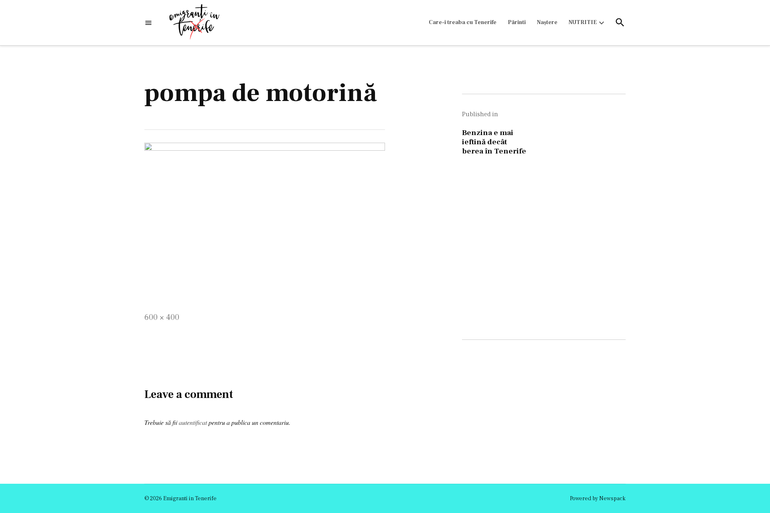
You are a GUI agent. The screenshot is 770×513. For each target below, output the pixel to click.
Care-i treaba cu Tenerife (462, 22)
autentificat (193, 422)
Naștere (547, 22)
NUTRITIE (583, 22)
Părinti (517, 22)
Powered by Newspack (598, 498)
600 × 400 (161, 317)
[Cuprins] (148, 23)
